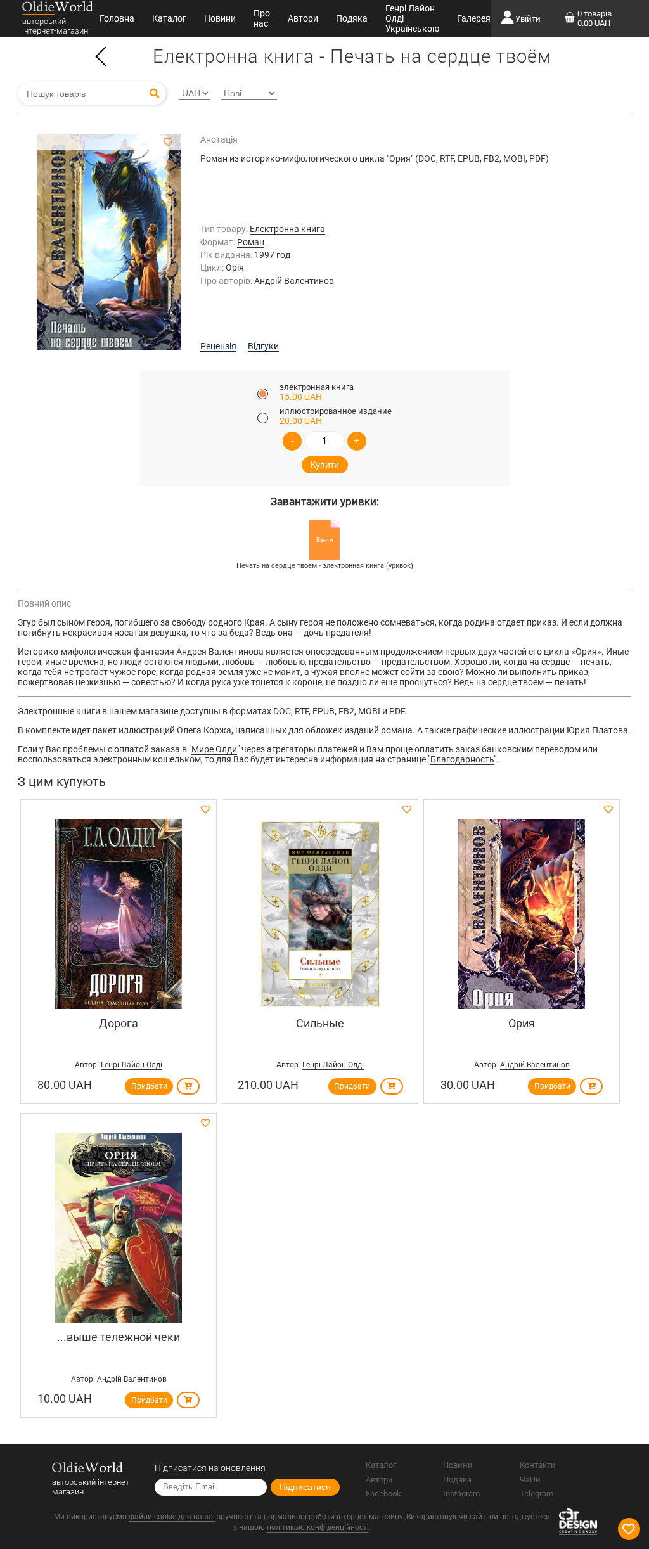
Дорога (118, 1023)
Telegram (536, 1493)
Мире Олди (214, 749)
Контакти (538, 1465)
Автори (303, 18)
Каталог (169, 18)
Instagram (461, 1493)
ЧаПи (530, 1479)
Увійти (528, 18)
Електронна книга (287, 229)
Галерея (474, 18)
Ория (521, 1023)
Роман (250, 242)
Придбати (149, 1086)
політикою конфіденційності (318, 1527)
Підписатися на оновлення (210, 1468)
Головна (117, 18)
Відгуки (263, 346)
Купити (325, 465)
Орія (235, 267)
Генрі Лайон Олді (131, 1064)
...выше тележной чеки (118, 1337)
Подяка (352, 18)
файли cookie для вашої (172, 1516)
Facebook (383, 1493)
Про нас (262, 18)
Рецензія (218, 346)
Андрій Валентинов (294, 281)
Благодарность (462, 759)
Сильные (320, 1023)
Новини (220, 18)
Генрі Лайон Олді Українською (412, 18)
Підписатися (305, 1487)
